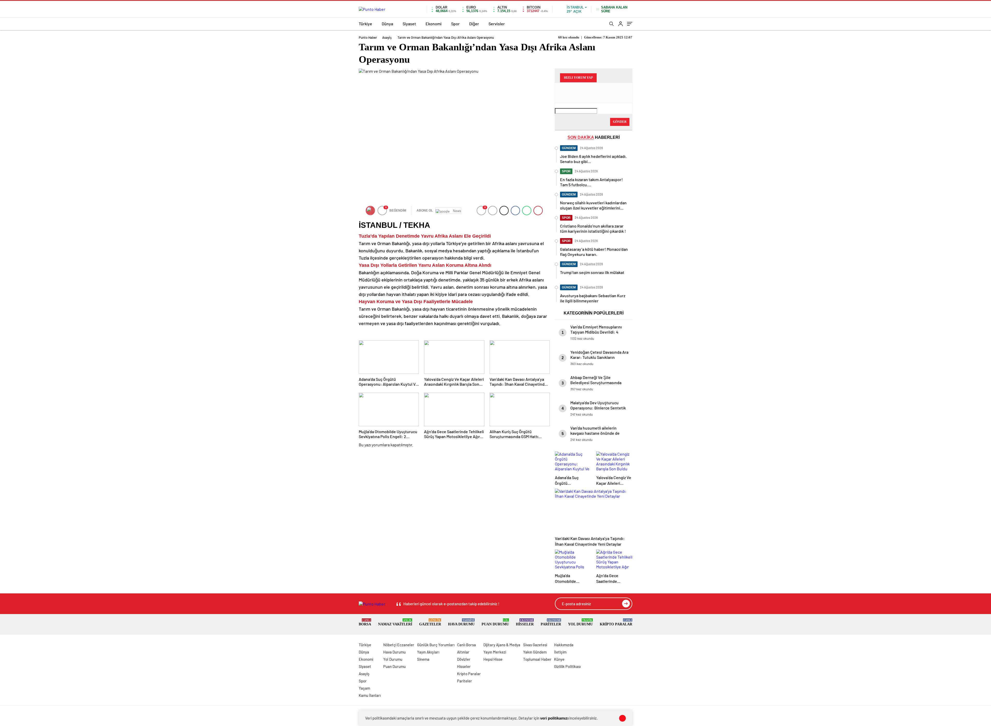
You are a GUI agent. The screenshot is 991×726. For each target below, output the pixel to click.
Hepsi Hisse (492, 659)
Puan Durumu (495, 622)
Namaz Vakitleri (395, 622)
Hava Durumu (461, 622)
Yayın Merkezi (494, 652)
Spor (455, 23)
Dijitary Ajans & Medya (501, 644)
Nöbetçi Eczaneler (398, 644)
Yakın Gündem (535, 652)
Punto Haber (368, 37)
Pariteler (551, 622)
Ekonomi (434, 23)
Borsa (365, 622)
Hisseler (525, 622)
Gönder (620, 122)
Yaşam (364, 688)
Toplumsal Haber (537, 659)
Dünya (387, 23)
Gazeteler (430, 622)
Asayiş (387, 37)
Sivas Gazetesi (535, 644)
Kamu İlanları (370, 695)
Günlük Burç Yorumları (435, 644)
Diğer (474, 23)
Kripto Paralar (616, 622)
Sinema (423, 659)
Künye (559, 659)
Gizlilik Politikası (567, 666)
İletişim (560, 652)
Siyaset (409, 23)
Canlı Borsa (466, 644)
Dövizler (463, 659)
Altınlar (463, 652)
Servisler (497, 23)
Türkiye (365, 23)
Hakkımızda (563, 644)
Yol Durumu (580, 622)
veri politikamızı (554, 718)
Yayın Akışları (428, 652)
